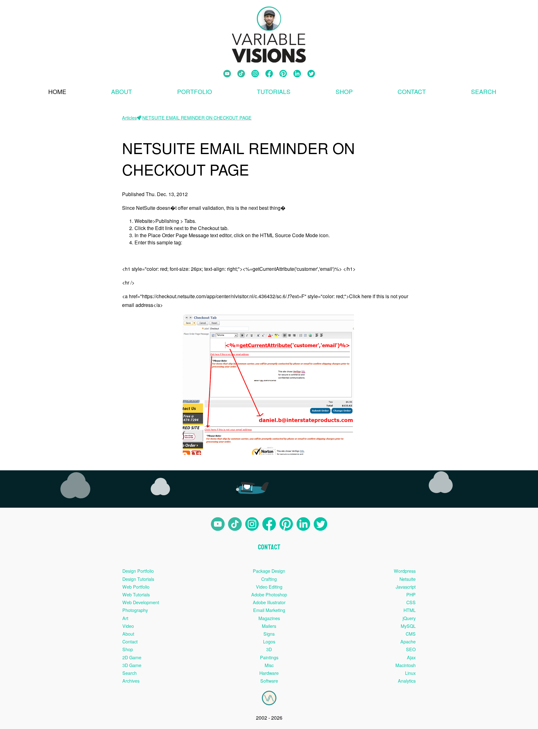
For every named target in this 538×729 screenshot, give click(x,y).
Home (57, 91)
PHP (411, 594)
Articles (129, 117)
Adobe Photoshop (269, 594)
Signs (269, 633)
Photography (135, 610)
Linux (410, 673)
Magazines (269, 618)
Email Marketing (269, 610)
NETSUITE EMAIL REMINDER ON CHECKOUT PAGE (197, 117)
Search (129, 673)
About (121, 91)
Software (269, 680)
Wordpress (405, 570)
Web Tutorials (136, 594)
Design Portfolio (138, 570)
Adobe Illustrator (269, 602)
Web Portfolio (135, 586)
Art (125, 618)
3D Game (131, 665)
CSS (411, 602)
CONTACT (269, 547)
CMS (411, 633)
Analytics (407, 680)
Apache (408, 641)
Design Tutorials (138, 579)
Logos (269, 641)
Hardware (269, 673)
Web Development (140, 602)
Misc (269, 665)
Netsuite (407, 579)
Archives (130, 680)
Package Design (269, 570)
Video (128, 626)
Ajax (411, 657)
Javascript (406, 586)
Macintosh (405, 665)
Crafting (269, 579)
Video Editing (269, 586)
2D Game (131, 657)
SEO (411, 649)
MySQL (408, 626)
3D (269, 649)
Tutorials (273, 91)
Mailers (269, 626)
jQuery (409, 618)
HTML (410, 610)
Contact (412, 91)
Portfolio (194, 91)
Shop (344, 91)
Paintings (269, 657)
